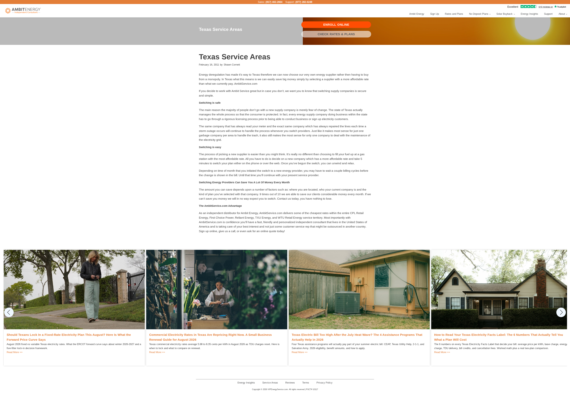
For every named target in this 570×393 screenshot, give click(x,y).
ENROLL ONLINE (336, 24)
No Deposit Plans (478, 13)
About (562, 13)
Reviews (290, 382)
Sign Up (434, 13)
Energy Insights (529, 13)
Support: (298, 2)
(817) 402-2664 (274, 2)
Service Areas (270, 382)
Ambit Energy (416, 13)
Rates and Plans (454, 13)
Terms (305, 382)
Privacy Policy (324, 382)
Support (548, 13)
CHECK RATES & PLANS (336, 34)
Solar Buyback (504, 13)
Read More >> (15, 352)
